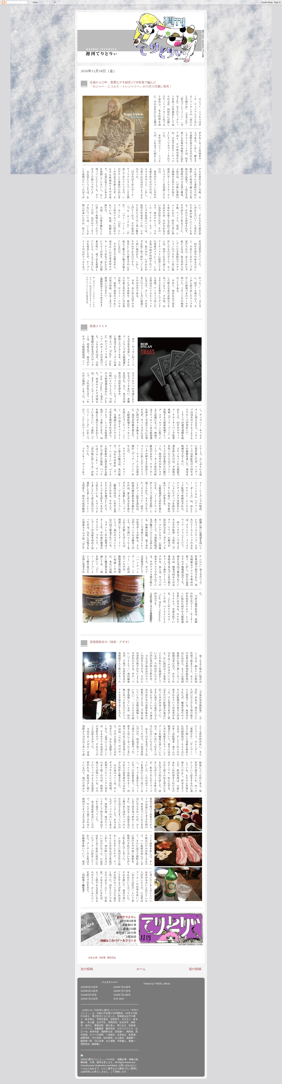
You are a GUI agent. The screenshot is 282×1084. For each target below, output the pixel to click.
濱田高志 (111, 957)
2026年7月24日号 (122, 987)
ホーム (141, 969)
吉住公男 (92, 957)
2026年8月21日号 (89, 987)
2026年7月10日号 (122, 995)
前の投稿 (195, 969)
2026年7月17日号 (122, 991)
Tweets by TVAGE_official (156, 983)
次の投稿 (87, 969)
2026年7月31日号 (89, 999)
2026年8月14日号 (89, 991)
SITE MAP (118, 999)
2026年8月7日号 (89, 995)
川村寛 (102, 957)
